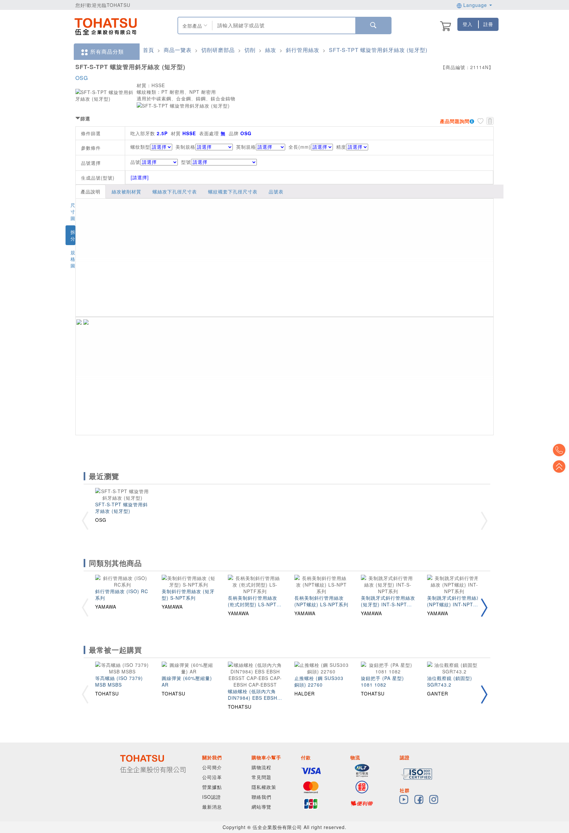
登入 (468, 24)
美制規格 (185, 146)
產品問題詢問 (455, 121)
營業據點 (212, 787)
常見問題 (261, 777)
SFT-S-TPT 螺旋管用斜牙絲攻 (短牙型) (378, 50)
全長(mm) (299, 146)
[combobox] (283, 25)
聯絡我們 (261, 797)
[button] (484, 607)
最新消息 (212, 806)
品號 (135, 162)
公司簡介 (212, 767)
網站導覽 (261, 806)
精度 (341, 146)
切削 (250, 50)
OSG (81, 78)
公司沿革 (212, 777)
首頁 (148, 50)
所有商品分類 (107, 51)
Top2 (559, 450)
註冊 (488, 24)
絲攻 (270, 50)
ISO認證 (211, 797)
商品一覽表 (178, 50)
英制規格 (246, 146)
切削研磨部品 (218, 50)
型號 (186, 162)
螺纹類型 (140, 146)
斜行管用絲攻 (302, 50)
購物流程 (261, 767)
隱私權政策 (264, 787)
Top (559, 466)
